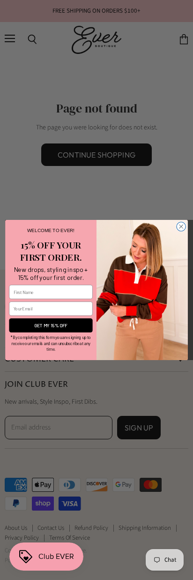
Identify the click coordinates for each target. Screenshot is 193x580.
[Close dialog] (181, 226)
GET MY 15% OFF (50, 325)
